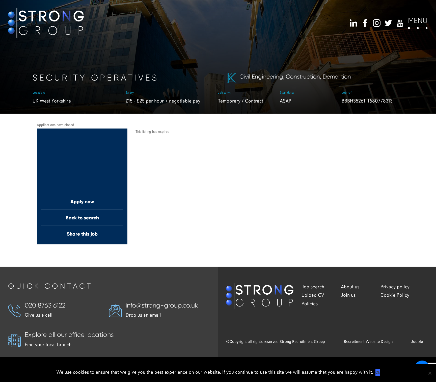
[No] (429, 373)
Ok (377, 372)
